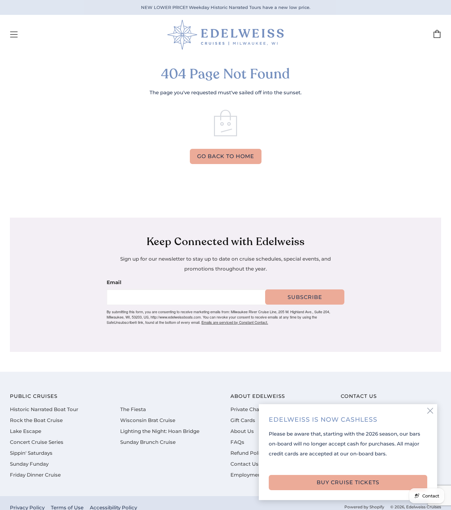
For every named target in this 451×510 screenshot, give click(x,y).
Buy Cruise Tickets (348, 482)
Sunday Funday (29, 464)
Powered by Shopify (364, 507)
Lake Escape (25, 431)
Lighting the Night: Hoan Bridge (159, 431)
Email (114, 282)
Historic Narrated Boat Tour (44, 409)
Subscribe (305, 297)
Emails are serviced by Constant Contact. (234, 322)
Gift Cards (242, 420)
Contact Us (244, 464)
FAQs (237, 442)
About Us (242, 431)
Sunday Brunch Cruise (148, 442)
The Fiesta (133, 409)
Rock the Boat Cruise (36, 420)
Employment (246, 475)
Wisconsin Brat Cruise (147, 420)
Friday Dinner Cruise (35, 475)
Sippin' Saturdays (31, 453)
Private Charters (250, 409)
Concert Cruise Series (36, 442)
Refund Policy (247, 453)
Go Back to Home (225, 156)
